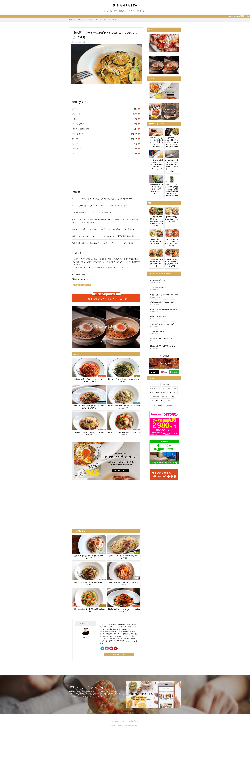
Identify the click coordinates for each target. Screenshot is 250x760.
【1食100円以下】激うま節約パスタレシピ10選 (171, 219)
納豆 (160, 405)
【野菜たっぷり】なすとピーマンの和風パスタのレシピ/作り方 (89, 583)
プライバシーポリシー (119, 721)
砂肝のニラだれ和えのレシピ (159, 280)
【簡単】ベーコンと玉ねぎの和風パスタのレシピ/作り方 (123, 557)
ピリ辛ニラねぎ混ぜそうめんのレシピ (162, 302)
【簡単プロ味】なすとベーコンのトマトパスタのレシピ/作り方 (124, 610)
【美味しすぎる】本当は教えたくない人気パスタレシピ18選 (156, 262)
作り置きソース (156, 388)
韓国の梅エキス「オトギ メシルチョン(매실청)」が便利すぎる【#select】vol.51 (156, 189)
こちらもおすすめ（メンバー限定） (160, 273)
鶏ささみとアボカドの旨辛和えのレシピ (162, 346)
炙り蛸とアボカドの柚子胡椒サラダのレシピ (164, 309)
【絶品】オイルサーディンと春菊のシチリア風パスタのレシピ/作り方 (89, 407)
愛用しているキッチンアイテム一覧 (107, 297)
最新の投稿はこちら (119, 654)
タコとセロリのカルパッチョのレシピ (162, 324)
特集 (115, 11)
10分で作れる (155, 396)
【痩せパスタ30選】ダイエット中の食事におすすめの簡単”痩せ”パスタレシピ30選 (156, 221)
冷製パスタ (102, 552)
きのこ (153, 405)
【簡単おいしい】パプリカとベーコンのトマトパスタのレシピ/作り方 (89, 380)
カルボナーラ (155, 384)
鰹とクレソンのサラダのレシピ (159, 317)
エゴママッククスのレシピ (158, 287)
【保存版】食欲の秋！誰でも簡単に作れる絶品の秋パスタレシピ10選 (171, 262)
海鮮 (175, 388)
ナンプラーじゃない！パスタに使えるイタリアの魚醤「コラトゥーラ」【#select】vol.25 (156, 142)
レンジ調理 (167, 388)
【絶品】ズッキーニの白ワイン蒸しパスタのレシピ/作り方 (103, 19)
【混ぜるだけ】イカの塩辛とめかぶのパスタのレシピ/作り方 (124, 380)
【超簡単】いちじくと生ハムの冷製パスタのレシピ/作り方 (89, 557)
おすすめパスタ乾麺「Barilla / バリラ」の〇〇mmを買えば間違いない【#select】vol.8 (156, 164)
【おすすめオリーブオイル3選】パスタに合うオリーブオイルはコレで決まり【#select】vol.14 (171, 142)
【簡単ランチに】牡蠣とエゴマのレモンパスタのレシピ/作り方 (124, 407)
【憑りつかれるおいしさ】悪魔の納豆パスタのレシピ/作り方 (89, 610)
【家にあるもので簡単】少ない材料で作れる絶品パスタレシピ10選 (171, 242)
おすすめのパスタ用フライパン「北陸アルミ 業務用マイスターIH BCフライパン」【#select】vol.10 (171, 165)
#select (131, 11)
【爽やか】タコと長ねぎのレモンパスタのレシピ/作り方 (89, 433)
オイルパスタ (102, 402)
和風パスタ (137, 376)
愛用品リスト (123, 11)
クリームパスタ (136, 579)
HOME (73, 19)
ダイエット (166, 396)
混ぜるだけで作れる (162, 392)
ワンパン (174, 392)
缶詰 (169, 401)
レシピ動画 (169, 405)
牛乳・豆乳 (166, 384)
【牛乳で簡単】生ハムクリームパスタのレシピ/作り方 (123, 583)
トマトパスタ (102, 376)
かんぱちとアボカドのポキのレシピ (161, 338)
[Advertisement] (106, 170)
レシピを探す (108, 11)
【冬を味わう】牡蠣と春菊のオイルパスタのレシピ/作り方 (124, 433)
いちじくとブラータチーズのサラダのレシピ (164, 295)
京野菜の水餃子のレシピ (157, 331)
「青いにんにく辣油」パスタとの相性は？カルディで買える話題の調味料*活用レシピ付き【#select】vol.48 (171, 190)
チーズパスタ (81, 19)
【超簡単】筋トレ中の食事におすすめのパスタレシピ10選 (156, 241)
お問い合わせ (140, 11)
